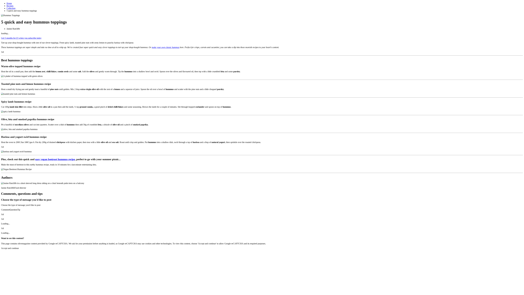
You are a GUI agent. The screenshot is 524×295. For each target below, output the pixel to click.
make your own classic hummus (165, 47)
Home (9, 3)
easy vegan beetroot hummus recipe (55, 159)
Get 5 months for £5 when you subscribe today (21, 38)
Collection (11, 8)
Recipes (10, 6)
